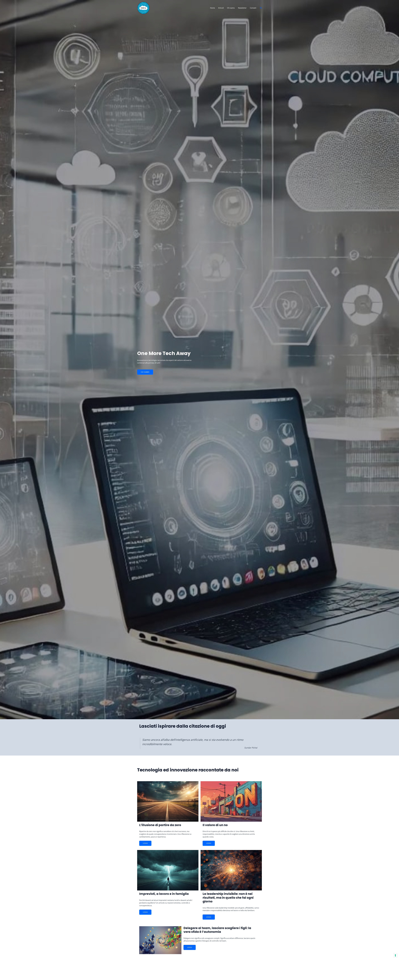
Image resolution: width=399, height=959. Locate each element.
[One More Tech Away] (143, 8)
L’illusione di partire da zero (160, 825)
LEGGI (145, 843)
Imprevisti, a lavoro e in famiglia (164, 894)
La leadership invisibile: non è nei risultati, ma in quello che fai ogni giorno (228, 897)
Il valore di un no (215, 825)
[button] (261, 8)
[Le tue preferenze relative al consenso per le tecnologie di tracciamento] (395, 955)
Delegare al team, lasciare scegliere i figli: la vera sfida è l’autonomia (217, 930)
